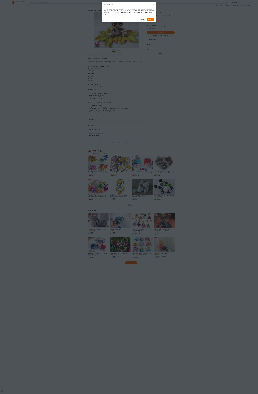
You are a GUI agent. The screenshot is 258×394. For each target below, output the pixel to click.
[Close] (154, 4)
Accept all (150, 19)
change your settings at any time (128, 12)
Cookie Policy (133, 10)
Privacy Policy (124, 10)
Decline (143, 19)
